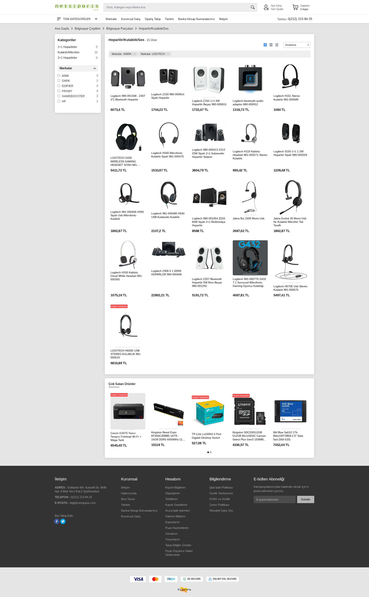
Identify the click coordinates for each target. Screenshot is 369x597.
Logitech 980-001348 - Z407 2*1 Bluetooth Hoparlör (128, 97)
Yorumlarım (172, 539)
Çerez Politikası (219, 504)
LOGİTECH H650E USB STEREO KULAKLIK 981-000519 (126, 354)
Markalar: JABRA (121, 54)
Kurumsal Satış (130, 19)
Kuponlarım (172, 522)
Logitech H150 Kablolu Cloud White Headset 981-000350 (127, 276)
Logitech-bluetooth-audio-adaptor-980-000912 (248, 102)
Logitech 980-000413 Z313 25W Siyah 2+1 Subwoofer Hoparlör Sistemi (208, 153)
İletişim (223, 19)
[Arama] (252, 7)
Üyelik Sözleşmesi (221, 493)
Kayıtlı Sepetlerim (176, 504)
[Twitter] (63, 521)
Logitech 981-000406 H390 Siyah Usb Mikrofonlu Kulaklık (127, 215)
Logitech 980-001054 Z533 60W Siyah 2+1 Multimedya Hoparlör (208, 222)
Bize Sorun (128, 499)
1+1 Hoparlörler (67, 46)
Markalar (111, 19)
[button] (208, 452)
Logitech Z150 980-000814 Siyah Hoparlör (167, 96)
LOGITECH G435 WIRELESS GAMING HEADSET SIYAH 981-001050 (124, 161)
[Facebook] (56, 521)
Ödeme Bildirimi (175, 516)
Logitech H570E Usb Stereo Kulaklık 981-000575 (290, 288)
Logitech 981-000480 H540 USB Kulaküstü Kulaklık (167, 215)
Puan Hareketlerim (177, 527)
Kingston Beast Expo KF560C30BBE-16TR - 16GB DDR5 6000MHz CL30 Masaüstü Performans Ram (168, 436)
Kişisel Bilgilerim (175, 487)
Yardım (169, 19)
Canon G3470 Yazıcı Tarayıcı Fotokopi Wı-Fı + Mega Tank (126, 437)
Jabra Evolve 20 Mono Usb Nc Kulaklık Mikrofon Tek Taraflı (289, 222)
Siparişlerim (172, 493)
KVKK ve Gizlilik (219, 499)
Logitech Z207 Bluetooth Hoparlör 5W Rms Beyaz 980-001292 (207, 282)
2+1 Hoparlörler (67, 57)
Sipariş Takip (153, 19)
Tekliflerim (171, 499)
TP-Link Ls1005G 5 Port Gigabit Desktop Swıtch (206, 436)
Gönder (305, 499)
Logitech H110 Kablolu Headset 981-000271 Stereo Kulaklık (250, 155)
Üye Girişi (276, 5)
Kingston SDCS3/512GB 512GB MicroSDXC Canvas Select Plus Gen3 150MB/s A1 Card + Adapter (249, 436)
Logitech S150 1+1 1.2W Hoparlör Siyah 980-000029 (290, 153)
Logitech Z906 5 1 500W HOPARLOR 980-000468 (166, 272)
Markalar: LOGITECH (153, 54)
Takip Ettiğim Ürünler (178, 545)
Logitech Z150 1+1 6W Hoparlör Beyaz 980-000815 (209, 102)
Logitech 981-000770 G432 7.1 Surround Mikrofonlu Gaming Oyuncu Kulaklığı (249, 282)
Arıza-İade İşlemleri (177, 510)
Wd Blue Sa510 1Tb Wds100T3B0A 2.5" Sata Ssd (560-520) (288, 436)
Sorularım (171, 533)
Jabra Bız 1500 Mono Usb (248, 218)
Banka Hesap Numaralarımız (196, 19)
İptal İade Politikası (221, 487)
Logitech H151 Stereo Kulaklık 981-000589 (286, 97)
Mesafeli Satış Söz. (221, 510)
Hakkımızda (128, 493)
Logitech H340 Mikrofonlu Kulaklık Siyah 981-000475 (167, 154)
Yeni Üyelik (277, 9)
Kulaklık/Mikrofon (68, 52)
